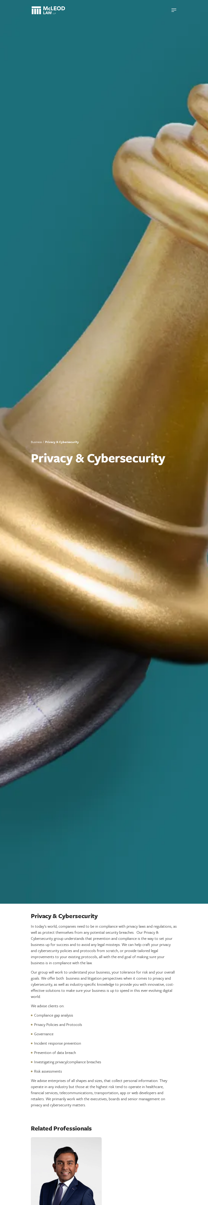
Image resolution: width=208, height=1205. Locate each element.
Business (36, 442)
